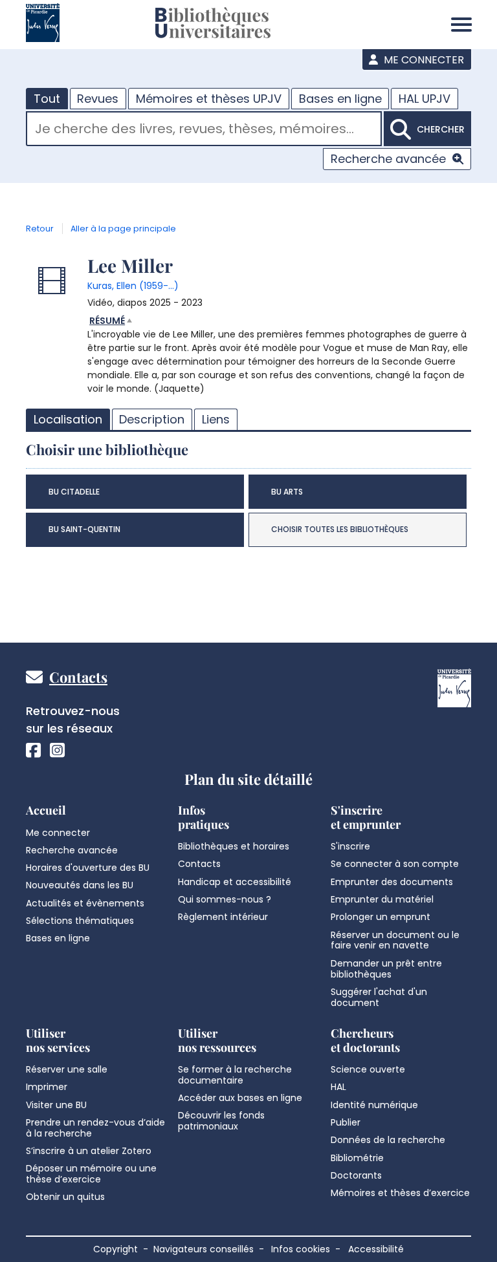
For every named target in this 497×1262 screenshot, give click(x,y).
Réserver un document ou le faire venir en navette (395, 940)
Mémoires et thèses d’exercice (400, 1192)
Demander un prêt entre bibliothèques (386, 969)
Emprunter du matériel (382, 899)
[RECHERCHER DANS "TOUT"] (204, 130)
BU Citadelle (74, 491)
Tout (47, 99)
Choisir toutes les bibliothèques (339, 529)
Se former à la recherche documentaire (235, 1075)
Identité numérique (374, 1104)
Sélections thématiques (80, 920)
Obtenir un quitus (65, 1196)
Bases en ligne (340, 99)
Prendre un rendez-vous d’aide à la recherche (95, 1128)
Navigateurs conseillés (203, 1249)
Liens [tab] (216, 419)
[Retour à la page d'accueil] (213, 24)
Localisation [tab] (68, 419)
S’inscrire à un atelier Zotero (88, 1150)
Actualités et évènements (85, 903)
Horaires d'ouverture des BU (87, 867)
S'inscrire (350, 846)
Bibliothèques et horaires (233, 846)
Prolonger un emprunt (380, 916)
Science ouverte (368, 1069)
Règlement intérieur (223, 916)
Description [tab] (151, 419)
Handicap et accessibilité (234, 881)
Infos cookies (300, 1249)
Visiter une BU (56, 1104)
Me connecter (422, 60)
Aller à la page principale (123, 228)
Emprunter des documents (392, 881)
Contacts (78, 677)
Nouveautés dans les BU (79, 885)
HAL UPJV (424, 99)
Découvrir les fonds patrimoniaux (221, 1121)
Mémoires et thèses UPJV (209, 99)
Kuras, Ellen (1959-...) (133, 285)
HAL (338, 1086)
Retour (40, 228)
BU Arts (287, 491)
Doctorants (356, 1175)
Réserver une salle (66, 1069)
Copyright (115, 1249)
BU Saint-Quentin (84, 529)
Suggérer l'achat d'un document (379, 997)
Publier (345, 1122)
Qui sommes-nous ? (224, 899)
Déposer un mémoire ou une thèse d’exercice (91, 1174)
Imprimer (46, 1086)
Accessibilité (376, 1249)
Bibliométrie (357, 1157)
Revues (97, 99)
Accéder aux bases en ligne (240, 1097)
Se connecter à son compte (395, 863)
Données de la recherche (388, 1139)
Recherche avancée (388, 159)
